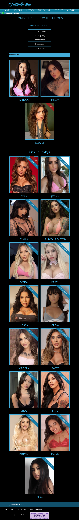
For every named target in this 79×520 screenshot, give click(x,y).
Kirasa (24, 325)
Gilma (55, 325)
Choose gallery (39, 35)
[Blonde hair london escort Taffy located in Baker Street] (55, 348)
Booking (18, 10)
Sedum (39, 142)
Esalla (24, 239)
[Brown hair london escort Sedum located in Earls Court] (39, 121)
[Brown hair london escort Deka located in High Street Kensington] (39, 477)
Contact (59, 10)
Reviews (30, 10)
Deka (40, 497)
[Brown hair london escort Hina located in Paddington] (55, 391)
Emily (24, 196)
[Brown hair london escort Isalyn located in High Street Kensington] (55, 434)
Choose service (39, 48)
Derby (55, 282)
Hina (55, 411)
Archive (23, 514)
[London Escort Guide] (39, 519)
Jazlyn (55, 196)
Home (6, 10)
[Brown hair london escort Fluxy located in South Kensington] (55, 219)
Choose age (39, 44)
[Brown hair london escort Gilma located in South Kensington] (55, 305)
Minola (23, 99)
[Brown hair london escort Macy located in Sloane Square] (23, 391)
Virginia (24, 368)
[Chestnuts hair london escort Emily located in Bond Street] (23, 176)
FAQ (13, 514)
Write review (36, 509)
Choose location (40, 31)
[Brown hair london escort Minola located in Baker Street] (23, 78)
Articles (71, 10)
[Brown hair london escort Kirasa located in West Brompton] (23, 305)
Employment (44, 10)
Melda (55, 99)
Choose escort (39, 40)
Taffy (55, 368)
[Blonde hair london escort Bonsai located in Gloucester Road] (23, 262)
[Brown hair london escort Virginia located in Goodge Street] (23, 348)
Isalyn (55, 454)
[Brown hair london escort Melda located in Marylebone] (55, 78)
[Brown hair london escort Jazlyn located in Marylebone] (55, 176)
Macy (24, 411)
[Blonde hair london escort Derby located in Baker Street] (55, 262)
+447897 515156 (12, 13)
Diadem (23, 454)
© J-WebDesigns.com (16, 504)
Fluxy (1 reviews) (55, 239)
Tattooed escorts (43, 25)
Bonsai (24, 282)
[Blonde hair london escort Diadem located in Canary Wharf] (23, 434)
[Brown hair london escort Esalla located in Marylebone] (23, 219)
